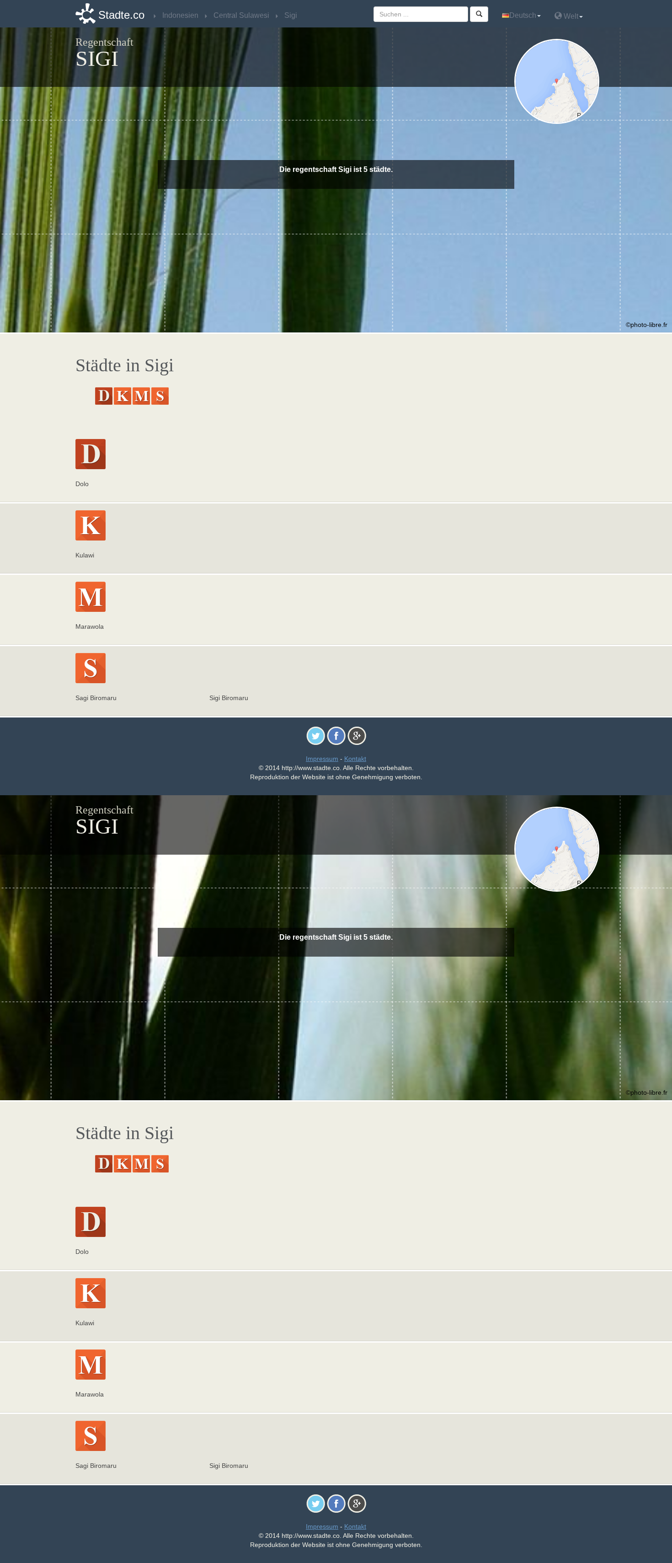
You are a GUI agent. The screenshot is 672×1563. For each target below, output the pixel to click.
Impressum (322, 758)
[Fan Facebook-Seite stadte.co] (336, 735)
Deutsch (522, 15)
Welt (570, 16)
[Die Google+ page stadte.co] (356, 735)
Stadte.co (121, 15)
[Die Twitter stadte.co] (315, 735)
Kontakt (355, 758)
